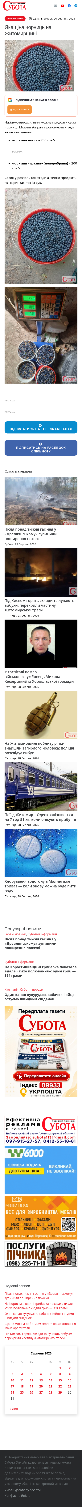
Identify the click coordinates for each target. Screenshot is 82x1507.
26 (31, 1392)
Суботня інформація (43, 934)
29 (60, 1392)
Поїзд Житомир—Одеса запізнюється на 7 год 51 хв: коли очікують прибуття (40, 817)
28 (50, 1392)
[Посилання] (14, 6)
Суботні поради (31, 989)
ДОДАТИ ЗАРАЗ (19, 109)
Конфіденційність (17, 1496)
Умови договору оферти (23, 1490)
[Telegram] (76, 6)
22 (60, 1386)
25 (22, 1392)
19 (31, 1386)
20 (41, 1386)
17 (12, 1386)
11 (22, 1380)
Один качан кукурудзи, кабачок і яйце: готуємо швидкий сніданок (40, 996)
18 (22, 1386)
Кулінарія (11, 989)
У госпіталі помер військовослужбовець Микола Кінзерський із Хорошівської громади (39, 676)
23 (69, 1386)
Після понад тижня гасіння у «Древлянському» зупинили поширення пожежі (31, 534)
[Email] (56, 6)
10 (12, 1380)
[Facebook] (69, 6)
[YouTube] (62, 6)
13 (41, 1380)
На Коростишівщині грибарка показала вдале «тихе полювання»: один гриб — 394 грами (41, 971)
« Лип (14, 1409)
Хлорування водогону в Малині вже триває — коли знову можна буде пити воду (40, 886)
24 (12, 1392)
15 (60, 1380)
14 (50, 1380)
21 (50, 1386)
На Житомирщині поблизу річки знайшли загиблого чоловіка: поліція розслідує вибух (39, 748)
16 (69, 1380)
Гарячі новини (15, 934)
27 (41, 1392)
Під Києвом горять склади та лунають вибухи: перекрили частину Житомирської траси (39, 605)
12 (31, 1380)
